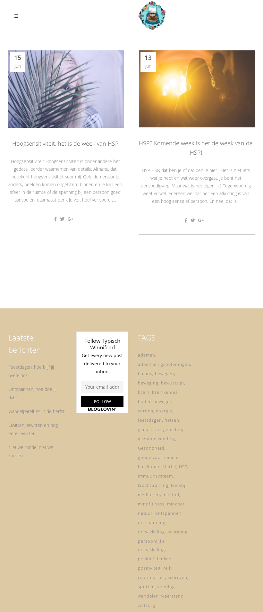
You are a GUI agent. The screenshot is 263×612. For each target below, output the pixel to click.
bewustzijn (172, 383)
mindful (171, 494)
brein (143, 392)
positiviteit (149, 568)
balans (145, 373)
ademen (146, 355)
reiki (168, 568)
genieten (172, 429)
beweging (148, 383)
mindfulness (151, 504)
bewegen (164, 373)
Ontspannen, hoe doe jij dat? (32, 393)
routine (146, 577)
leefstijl (179, 485)
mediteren (149, 494)
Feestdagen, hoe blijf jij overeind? (31, 371)
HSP (183, 467)
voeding (166, 587)
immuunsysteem (155, 476)
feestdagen (150, 420)
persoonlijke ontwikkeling (151, 545)
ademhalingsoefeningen (164, 364)
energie (164, 411)
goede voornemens (159, 457)
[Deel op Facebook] (55, 219)
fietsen (172, 420)
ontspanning (151, 522)
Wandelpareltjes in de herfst (36, 411)
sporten (146, 587)
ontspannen (168, 513)
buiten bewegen (155, 401)
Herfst (169, 467)
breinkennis (165, 392)
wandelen (148, 596)
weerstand (172, 596)
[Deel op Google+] (70, 219)
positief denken (155, 559)
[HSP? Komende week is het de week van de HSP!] (197, 88)
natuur (145, 513)
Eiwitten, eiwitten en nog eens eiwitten (33, 429)
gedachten (149, 429)
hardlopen (149, 467)
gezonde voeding (156, 439)
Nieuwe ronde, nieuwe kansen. (30, 451)
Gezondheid (151, 448)
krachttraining (153, 485)
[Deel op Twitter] (62, 219)
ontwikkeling (151, 532)
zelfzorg (146, 605)
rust (161, 577)
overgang (177, 532)
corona (145, 411)
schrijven (177, 577)
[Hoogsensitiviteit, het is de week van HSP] (66, 89)
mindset (175, 504)
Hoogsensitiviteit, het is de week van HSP (65, 143)
